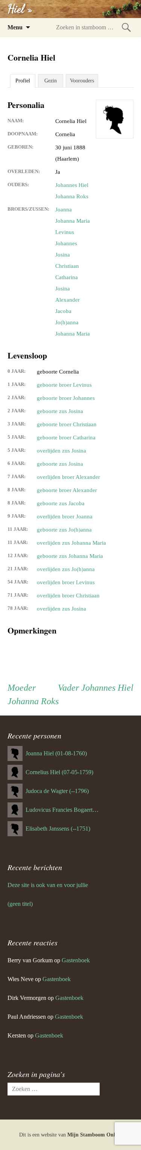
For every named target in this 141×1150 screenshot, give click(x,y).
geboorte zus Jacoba (61, 503)
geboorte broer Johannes (66, 398)
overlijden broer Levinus (66, 582)
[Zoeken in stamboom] (126, 27)
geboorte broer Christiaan (67, 424)
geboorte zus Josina (60, 411)
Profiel (22, 81)
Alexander (67, 300)
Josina (62, 255)
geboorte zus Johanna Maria (70, 556)
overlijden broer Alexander (68, 477)
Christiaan (67, 266)
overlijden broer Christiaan (68, 595)
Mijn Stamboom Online (94, 1135)
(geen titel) (20, 904)
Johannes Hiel (71, 185)
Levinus (64, 232)
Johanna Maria (72, 221)
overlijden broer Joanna (64, 516)
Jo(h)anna (67, 322)
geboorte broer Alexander (67, 490)
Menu (15, 27)
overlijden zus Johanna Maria (71, 543)
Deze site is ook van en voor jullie (48, 885)
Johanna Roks (71, 196)
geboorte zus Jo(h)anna (64, 530)
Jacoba (63, 311)
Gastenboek (76, 960)
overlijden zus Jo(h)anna (66, 569)
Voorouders (82, 81)
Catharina (66, 277)
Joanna (63, 210)
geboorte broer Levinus (64, 385)
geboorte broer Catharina (66, 437)
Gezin (50, 81)
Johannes (66, 243)
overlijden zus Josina (61, 451)
